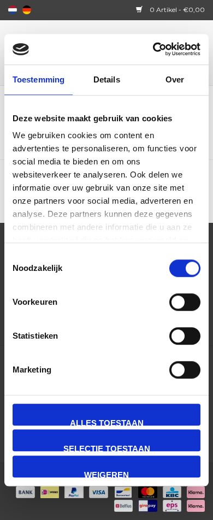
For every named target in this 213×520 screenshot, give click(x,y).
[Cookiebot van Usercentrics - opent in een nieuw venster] (153, 49)
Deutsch (26, 9)
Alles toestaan (107, 422)
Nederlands (12, 9)
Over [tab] (174, 79)
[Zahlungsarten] (24, 491)
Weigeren (106, 473)
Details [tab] (106, 79)
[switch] (184, 302)
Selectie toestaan (106, 447)
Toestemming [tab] (38, 79)
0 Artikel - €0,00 (176, 9)
